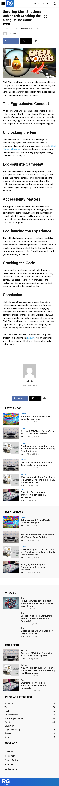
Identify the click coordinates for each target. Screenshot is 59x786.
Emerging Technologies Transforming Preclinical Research (33, 495)
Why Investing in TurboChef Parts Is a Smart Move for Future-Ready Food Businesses (38, 448)
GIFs (22, 598)
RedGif (30, 338)
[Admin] (5, 34)
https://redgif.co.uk (30, 386)
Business (24, 428)
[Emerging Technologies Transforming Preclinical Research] (11, 495)
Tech (23, 489)
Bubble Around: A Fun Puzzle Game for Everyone (35, 417)
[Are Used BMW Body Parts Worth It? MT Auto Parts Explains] (11, 433)
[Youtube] (48, 4)
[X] (44, 4)
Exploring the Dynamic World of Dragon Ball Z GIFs (37, 632)
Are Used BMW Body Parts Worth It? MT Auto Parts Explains (37, 432)
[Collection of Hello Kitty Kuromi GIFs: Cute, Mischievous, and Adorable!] (11, 618)
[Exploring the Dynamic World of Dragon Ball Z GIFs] (11, 633)
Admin (13, 34)
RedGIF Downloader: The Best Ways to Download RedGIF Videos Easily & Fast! (38, 603)
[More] (36, 41)
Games (6, 24)
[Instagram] (39, 4)
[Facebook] (35, 4)
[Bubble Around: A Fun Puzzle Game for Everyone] (11, 419)
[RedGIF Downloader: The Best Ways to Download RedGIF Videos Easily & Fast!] (11, 603)
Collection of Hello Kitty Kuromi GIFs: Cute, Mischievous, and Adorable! (36, 618)
